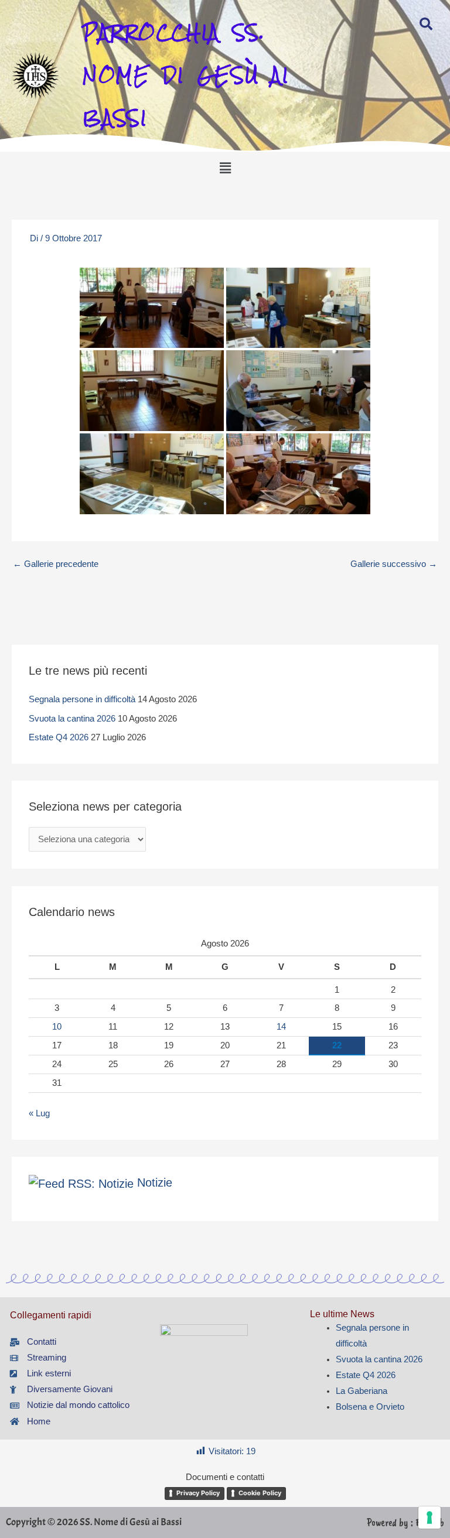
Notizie (154, 1182)
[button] (225, 168)
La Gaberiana (361, 1391)
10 (57, 1026)
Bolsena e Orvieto (370, 1406)
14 (281, 1026)
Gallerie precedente (55, 564)
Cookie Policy (259, 1493)
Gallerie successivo (393, 564)
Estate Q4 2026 (58, 737)
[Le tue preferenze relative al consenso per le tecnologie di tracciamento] (429, 1517)
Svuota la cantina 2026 (72, 718)
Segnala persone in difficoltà (82, 699)
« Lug (39, 1113)
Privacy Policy (198, 1493)
